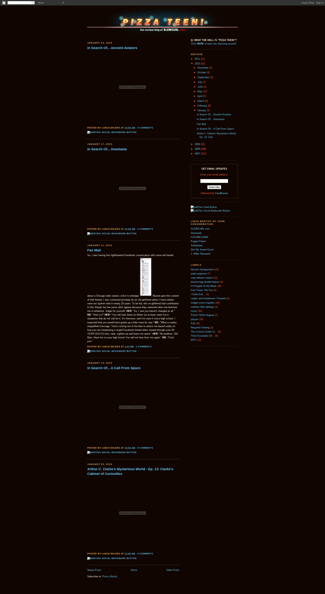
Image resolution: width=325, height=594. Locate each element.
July (200, 82)
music (194, 311)
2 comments (144, 346)
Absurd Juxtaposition (202, 269)
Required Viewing (200, 327)
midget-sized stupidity (203, 303)
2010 (198, 63)
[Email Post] (154, 128)
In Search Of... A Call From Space (113, 368)
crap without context (202, 278)
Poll (193, 323)
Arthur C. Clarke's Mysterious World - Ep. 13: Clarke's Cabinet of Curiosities (130, 471)
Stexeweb (196, 233)
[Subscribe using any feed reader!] (204, 207)
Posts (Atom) (110, 576)
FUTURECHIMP (199, 237)
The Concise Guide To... (204, 331)
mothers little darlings (202, 307)
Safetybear (197, 245)
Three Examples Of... (202, 336)
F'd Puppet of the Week (203, 286)
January (202, 110)
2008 (198, 149)
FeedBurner (221, 193)
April (200, 96)
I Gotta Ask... (198, 294)
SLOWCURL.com (200, 228)
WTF (193, 340)
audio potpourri (199, 273)
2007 (198, 153)
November (203, 68)
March (201, 101)
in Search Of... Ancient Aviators (112, 48)
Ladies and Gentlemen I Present (208, 298)
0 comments (145, 128)
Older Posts (172, 570)
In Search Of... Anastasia (107, 149)
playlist (194, 319)
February (202, 105)
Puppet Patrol (198, 241)
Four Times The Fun (202, 290)
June (200, 86)
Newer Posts (94, 570)
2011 (198, 59)
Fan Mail (94, 250)
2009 (198, 144)
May (200, 91)
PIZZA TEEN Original (202, 315)
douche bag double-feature (205, 282)
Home (134, 570)
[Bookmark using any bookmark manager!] (112, 132)
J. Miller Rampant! (201, 253)
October (202, 72)
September (203, 77)
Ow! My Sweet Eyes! (202, 249)
